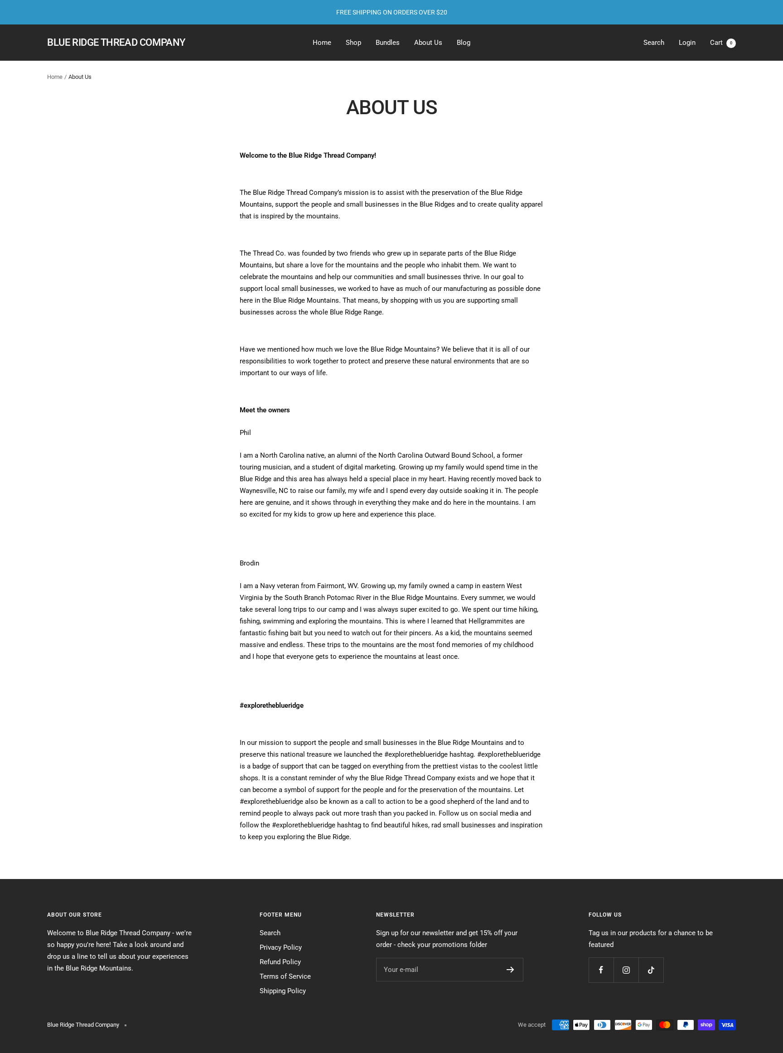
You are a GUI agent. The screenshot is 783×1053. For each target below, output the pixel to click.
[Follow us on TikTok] (650, 969)
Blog (463, 43)
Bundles (388, 43)
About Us (428, 43)
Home (322, 43)
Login (687, 43)
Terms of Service (285, 976)
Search (653, 43)
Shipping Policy (283, 991)
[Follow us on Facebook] (601, 969)
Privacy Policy (281, 947)
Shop (353, 43)
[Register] (510, 969)
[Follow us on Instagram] (626, 969)
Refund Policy (280, 962)
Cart (721, 43)
